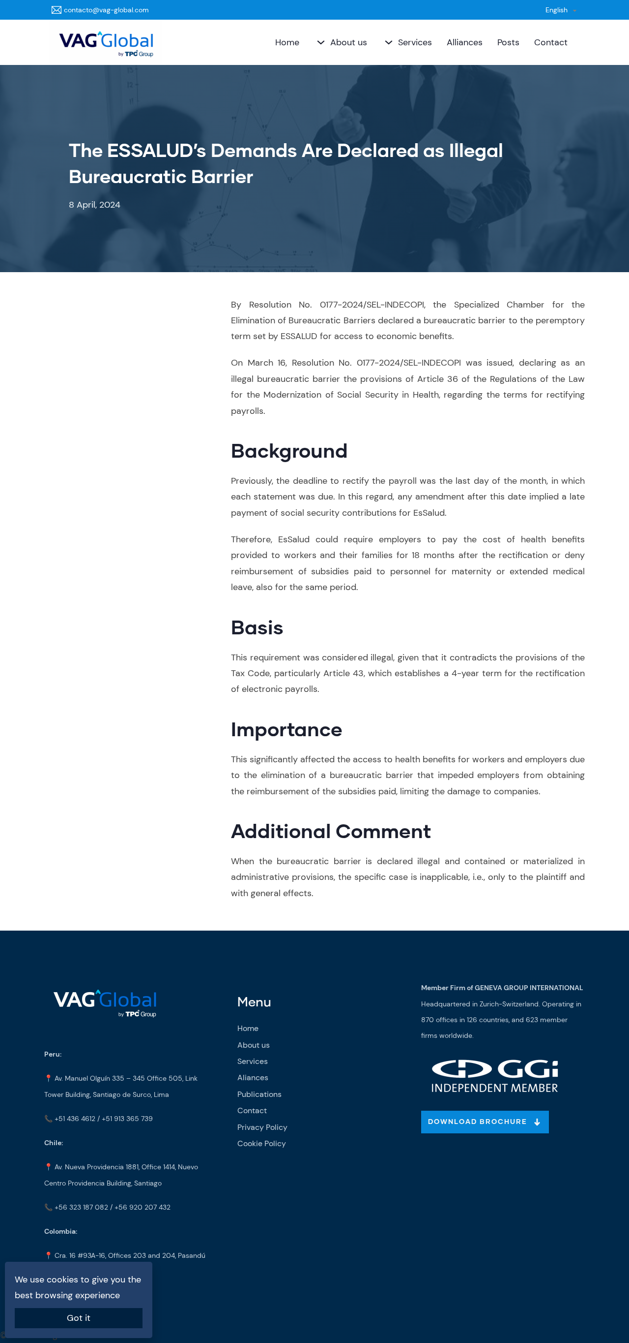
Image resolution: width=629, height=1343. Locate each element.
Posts (508, 42)
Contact (551, 42)
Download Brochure (477, 1122)
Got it (78, 1318)
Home (287, 42)
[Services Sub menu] (387, 42)
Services (415, 42)
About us (348, 42)
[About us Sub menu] (319, 42)
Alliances (465, 42)
